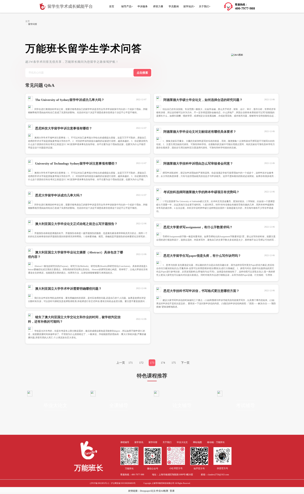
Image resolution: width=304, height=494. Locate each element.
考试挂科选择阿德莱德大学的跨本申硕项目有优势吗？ (201, 192)
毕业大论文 (55, 405)
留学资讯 (138, 442)
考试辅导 (245, 405)
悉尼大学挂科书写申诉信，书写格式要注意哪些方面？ (201, 291)
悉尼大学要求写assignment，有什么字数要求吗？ (198, 227)
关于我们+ (204, 6)
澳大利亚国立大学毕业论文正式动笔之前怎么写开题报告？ (75, 224)
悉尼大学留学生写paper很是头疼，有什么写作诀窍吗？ (202, 255)
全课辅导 (118, 405)
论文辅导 (182, 405)
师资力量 (158, 6)
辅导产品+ (127, 6)
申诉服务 (143, 6)
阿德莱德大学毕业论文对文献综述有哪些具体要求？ (199, 131)
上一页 (120, 362)
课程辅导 (124, 442)
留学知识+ (189, 6)
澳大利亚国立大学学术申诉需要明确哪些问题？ (68, 288)
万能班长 (220, 442)
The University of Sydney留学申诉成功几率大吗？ (69, 100)
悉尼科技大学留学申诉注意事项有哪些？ (63, 128)
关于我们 (167, 442)
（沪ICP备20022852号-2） (99, 483)
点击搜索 (142, 72)
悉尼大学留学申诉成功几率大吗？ (58, 195)
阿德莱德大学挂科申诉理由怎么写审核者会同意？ (198, 163)
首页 (111, 6)
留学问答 (153, 442)
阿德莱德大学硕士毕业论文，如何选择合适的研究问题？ (203, 100)
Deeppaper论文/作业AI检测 (154, 491)
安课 (172, 491)
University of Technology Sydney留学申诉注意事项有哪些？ (76, 163)
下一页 (185, 362)
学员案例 (174, 6)
